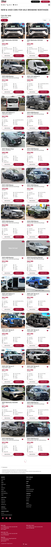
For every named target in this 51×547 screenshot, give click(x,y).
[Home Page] (3, 1)
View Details (7, 55)
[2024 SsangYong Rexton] (38, 248)
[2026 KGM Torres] (38, 538)
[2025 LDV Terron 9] (38, 284)
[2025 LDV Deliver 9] (38, 67)
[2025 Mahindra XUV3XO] (13, 31)
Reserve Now (19, 55)
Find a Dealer (45, 1)
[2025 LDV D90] (38, 502)
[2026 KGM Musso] (38, 212)
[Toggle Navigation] (49, 4)
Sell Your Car (35, 1)
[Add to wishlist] (22, 41)
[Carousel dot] (8, 109)
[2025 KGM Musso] (13, 176)
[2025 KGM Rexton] (13, 67)
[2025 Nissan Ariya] (13, 139)
